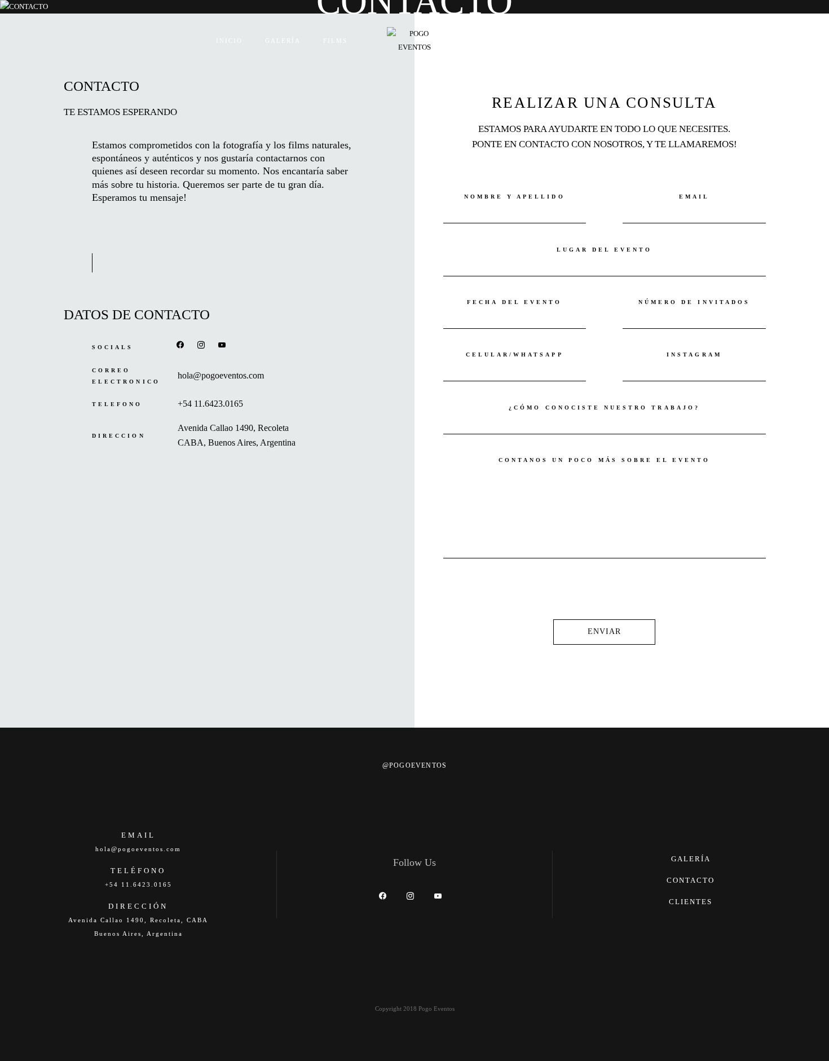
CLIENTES (690, 901)
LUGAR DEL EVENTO (604, 249)
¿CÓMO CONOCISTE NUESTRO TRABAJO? (604, 407)
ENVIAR (604, 631)
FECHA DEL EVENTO (514, 302)
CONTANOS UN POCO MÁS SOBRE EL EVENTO (605, 460)
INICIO (229, 40)
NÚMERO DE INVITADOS (694, 302)
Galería (283, 40)
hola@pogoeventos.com (221, 376)
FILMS (335, 40)
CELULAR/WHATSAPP (514, 354)
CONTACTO (567, 40)
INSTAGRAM (694, 354)
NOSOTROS (502, 40)
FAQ (618, 40)
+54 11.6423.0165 (210, 404)
